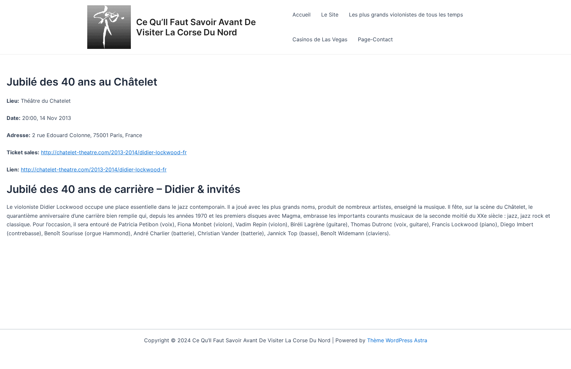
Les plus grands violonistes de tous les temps (406, 14)
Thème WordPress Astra (397, 340)
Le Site (329, 14)
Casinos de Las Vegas (319, 39)
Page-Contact (375, 39)
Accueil (301, 14)
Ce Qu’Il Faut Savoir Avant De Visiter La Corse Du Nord (196, 27)
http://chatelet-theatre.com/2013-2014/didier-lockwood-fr (114, 152)
